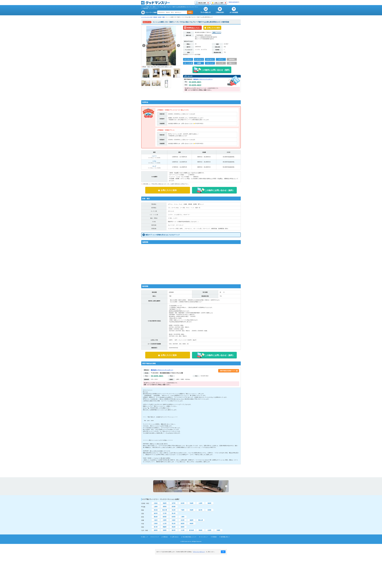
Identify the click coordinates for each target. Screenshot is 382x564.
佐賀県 (209, 530)
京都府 (173, 520)
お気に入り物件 (220, 3)
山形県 (200, 503)
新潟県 (173, 506)
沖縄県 (218, 530)
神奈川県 (164, 510)
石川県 (164, 513)
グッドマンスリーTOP (146, 17)
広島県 (155, 523)
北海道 (155, 503)
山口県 (164, 523)
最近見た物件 (203, 3)
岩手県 (173, 503)
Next (178, 45)
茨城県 (191, 510)
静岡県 (164, 516)
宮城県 (191, 503)
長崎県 (200, 530)
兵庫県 (164, 520)
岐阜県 (173, 516)
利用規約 (214, 536)
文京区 (159, 17)
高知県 (173, 527)
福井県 (155, 513)
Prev (143, 45)
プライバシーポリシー (199, 551)
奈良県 (182, 520)
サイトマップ (155, 536)
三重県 (182, 516)
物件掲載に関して (225, 536)
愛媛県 (164, 527)
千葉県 (182, 510)
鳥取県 (182, 523)
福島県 (209, 503)
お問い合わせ (175, 536)
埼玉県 (173, 510)
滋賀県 (191, 520)
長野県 (164, 506)
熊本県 (173, 530)
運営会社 (165, 536)
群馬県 (209, 510)
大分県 (182, 530)
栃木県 (200, 510)
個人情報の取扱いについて (189, 536)
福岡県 (155, 530)
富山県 (173, 513)
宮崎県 (164, 530)
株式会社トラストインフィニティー (203, 79)
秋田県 (182, 503)
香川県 (155, 527)
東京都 (155, 17)
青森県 (164, 503)
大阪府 (155, 520)
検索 (190, 12)
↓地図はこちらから (216, 32)
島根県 (191, 523)
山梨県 (155, 506)
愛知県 (155, 516)
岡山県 (173, 523)
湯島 (163, 17)
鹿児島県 (191, 530)
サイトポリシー (204, 536)
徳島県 (182, 527)
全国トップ (145, 536)
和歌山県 (200, 520)
